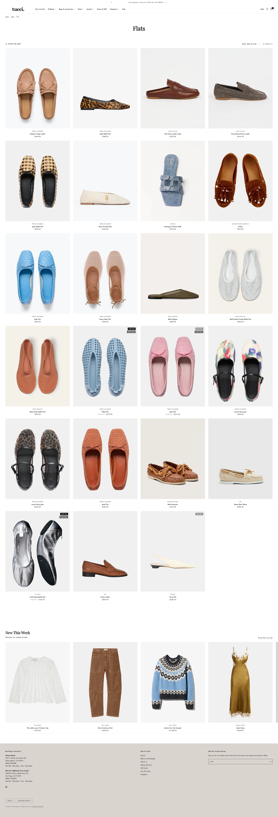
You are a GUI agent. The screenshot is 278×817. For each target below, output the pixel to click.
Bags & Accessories (66, 9)
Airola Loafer (105, 597)
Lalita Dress (240, 728)
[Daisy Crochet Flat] (105, 181)
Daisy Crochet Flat (105, 226)
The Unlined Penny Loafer (240, 134)
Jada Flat (37, 319)
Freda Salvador (37, 131)
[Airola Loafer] (105, 551)
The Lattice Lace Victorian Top (37, 728)
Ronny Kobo (240, 725)
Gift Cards (144, 768)
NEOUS (172, 594)
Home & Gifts (102, 9)
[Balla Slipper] (173, 273)
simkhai (172, 224)
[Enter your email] (270, 761)
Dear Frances (173, 316)
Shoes (80, 9)
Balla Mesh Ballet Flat (37, 412)
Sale (123, 9)
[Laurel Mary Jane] (240, 366)
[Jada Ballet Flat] (105, 88)
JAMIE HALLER (172, 131)
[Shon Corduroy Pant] (105, 682)
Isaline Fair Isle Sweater (172, 728)
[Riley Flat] (105, 366)
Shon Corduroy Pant (105, 728)
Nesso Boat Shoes (240, 504)
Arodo (240, 226)
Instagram (144, 774)
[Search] (267, 9)
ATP (240, 502)
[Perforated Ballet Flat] (37, 551)
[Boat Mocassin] (173, 458)
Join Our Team (146, 771)
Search (143, 755)
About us (144, 762)
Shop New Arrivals (265, 638)
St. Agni (38, 594)
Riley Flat (105, 412)
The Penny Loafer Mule (172, 134)
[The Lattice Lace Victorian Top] (37, 682)
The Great (37, 725)
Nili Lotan (105, 725)
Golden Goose (172, 502)
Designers (113, 9)
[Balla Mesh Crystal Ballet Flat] (240, 273)
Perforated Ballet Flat (37, 597)
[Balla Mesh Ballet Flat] (37, 366)
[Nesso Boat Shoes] (240, 458)
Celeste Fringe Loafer (37, 134)
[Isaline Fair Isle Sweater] (173, 682)
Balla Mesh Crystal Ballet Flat (240, 319)
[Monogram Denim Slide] (173, 181)
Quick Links (145, 751)
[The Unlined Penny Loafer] (240, 88)
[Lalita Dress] (240, 682)
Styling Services (146, 765)
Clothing (51, 9)
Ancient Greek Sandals (240, 224)
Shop (12, 17)
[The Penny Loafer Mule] (173, 88)
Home (7, 17)
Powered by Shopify (37, 806)
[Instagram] (7, 787)
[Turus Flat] (173, 551)
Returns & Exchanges (148, 758)
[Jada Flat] (37, 273)
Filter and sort (14, 44)
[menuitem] (40, 9)
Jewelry (89, 9)
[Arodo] (240, 181)
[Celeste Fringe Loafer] (37, 88)
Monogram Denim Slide (172, 226)
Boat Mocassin (173, 504)
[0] (271, 9)
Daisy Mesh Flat (105, 319)
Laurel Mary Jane (240, 412)
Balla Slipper (173, 319)
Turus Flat (172, 597)
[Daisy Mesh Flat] (105, 273)
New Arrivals (40, 9)
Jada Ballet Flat (105, 134)
